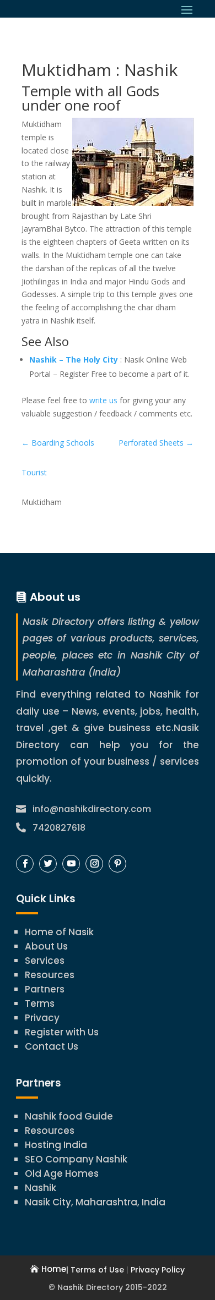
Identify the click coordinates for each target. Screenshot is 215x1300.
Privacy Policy (158, 1269)
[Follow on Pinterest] (117, 864)
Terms (40, 1003)
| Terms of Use (95, 1269)
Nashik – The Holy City (73, 359)
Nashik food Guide (69, 1116)
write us (103, 400)
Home (53, 1269)
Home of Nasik (59, 932)
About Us (46, 946)
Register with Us (62, 1032)
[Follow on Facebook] (25, 864)
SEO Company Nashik (76, 1159)
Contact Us (51, 1046)
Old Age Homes (62, 1173)
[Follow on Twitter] (48, 864)
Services (44, 960)
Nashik (40, 1187)
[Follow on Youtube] (71, 864)
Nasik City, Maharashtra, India (95, 1202)
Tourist (34, 472)
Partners (44, 989)
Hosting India (56, 1144)
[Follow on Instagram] (94, 864)
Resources (49, 974)
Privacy (42, 1017)
